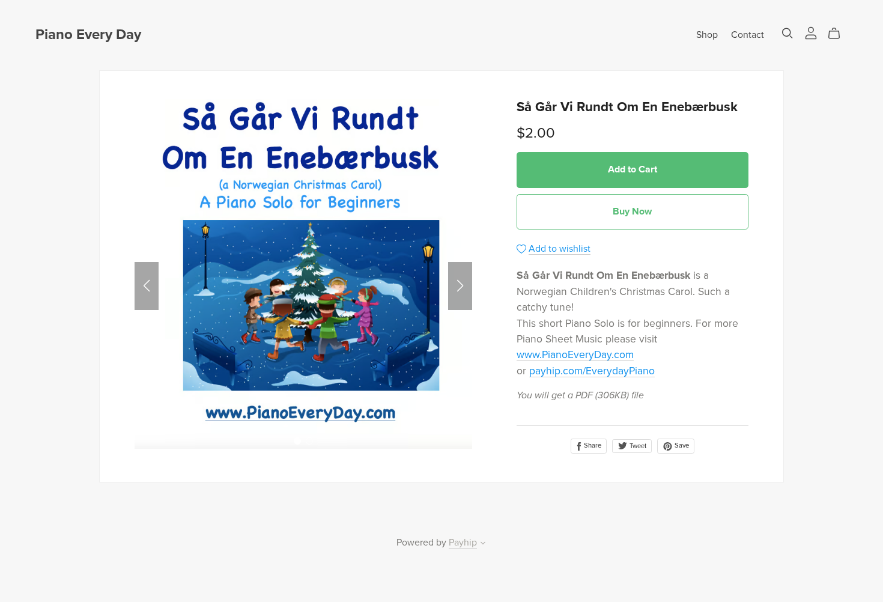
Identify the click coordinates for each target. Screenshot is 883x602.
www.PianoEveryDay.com (575, 354)
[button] (147, 286)
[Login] (811, 32)
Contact (747, 35)
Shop (707, 35)
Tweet (637, 446)
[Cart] (839, 34)
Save (681, 445)
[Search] (787, 33)
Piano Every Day (88, 34)
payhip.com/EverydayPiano (592, 371)
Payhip (463, 543)
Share (591, 445)
